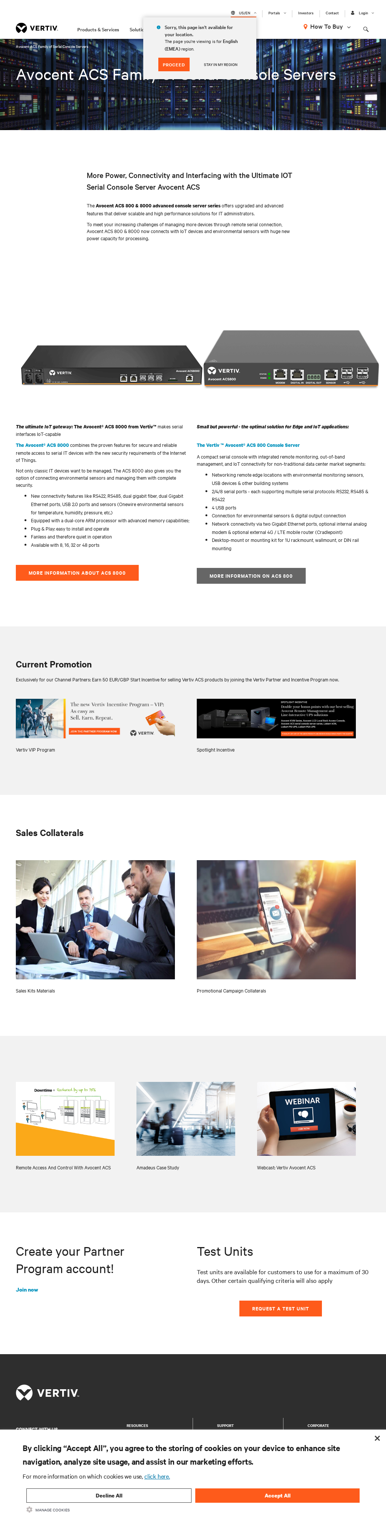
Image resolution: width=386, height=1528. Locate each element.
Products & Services (98, 29)
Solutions (139, 29)
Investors (306, 12)
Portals (274, 12)
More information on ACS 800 (251, 575)
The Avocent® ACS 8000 (42, 445)
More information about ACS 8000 (77, 572)
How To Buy (326, 26)
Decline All (109, 1495)
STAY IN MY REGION (220, 64)
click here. (157, 1476)
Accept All (278, 1495)
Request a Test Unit (280, 1308)
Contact (332, 12)
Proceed (174, 64)
